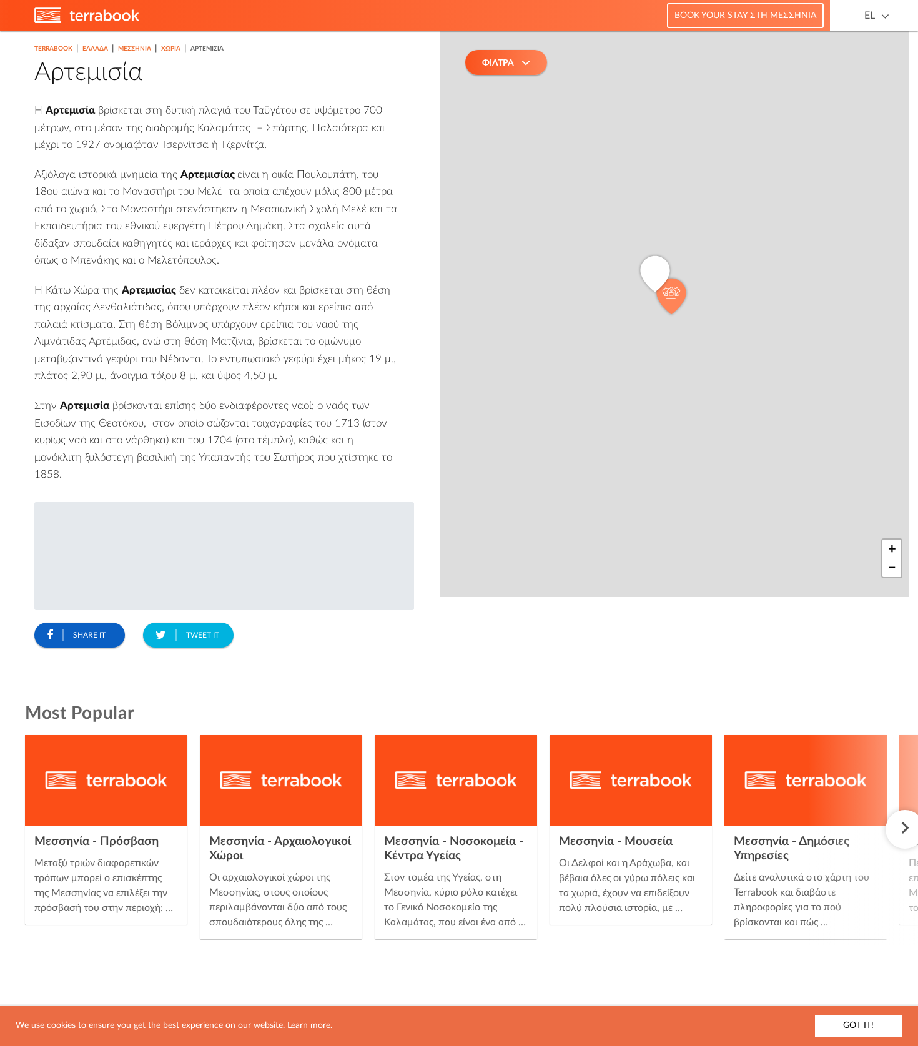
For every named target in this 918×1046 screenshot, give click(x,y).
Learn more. (309, 1025)
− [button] (892, 568)
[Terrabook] (86, 20)
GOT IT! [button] (858, 1025)
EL (869, 16)
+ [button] (892, 549)
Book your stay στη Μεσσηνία (745, 15)
